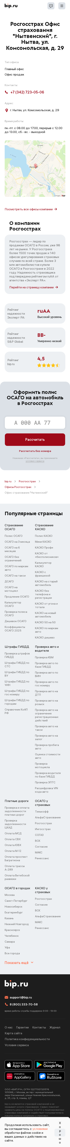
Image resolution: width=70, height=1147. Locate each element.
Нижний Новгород (17, 924)
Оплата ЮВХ (13, 845)
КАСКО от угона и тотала (46, 605)
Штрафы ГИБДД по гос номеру (17, 692)
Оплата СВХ (13, 839)
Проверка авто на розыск (46, 702)
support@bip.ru (21, 997)
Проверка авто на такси (46, 728)
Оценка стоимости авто (47, 756)
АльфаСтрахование (48, 817)
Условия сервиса (17, 1045)
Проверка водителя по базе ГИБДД (48, 774)
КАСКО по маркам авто (46, 629)
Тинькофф (42, 811)
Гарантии (22, 1027)
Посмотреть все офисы (29, 209)
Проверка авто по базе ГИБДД (46, 664)
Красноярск (12, 930)
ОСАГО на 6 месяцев (12, 549)
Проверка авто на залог (46, 737)
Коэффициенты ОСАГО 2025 (15, 628)
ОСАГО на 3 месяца (17, 541)
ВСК (37, 840)
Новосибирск (13, 906)
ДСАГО (9, 581)
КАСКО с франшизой (42, 573)
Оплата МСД (13, 833)
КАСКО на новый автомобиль (45, 614)
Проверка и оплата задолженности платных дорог (17, 811)
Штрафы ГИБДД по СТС (17, 664)
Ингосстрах (43, 829)
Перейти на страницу (31, 287)
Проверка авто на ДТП (46, 692)
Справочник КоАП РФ (16, 711)
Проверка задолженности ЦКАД (15, 824)
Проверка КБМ (44, 657)
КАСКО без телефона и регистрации (43, 594)
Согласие (41, 846)
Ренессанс (42, 858)
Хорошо (60, 1132)
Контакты (39, 1027)
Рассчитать (35, 439)
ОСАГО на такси (15, 575)
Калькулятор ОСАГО (13, 604)
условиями (40, 1129)
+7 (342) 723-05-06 (27, 92)
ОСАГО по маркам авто (16, 567)
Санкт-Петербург (16, 900)
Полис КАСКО (43, 536)
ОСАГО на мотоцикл (11, 588)
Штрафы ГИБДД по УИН (17, 683)
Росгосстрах (27, 481)
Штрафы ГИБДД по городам (17, 701)
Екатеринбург (14, 912)
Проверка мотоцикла (42, 765)
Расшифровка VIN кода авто (46, 789)
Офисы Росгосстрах (18, 487)
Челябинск (12, 935)
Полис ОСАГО (14, 536)
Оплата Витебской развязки (17, 877)
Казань (9, 918)
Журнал (54, 1027)
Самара (10, 941)
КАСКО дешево (45, 637)
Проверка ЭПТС (45, 782)
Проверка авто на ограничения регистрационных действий (46, 715)
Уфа (7, 947)
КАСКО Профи (44, 547)
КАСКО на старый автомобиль (46, 583)
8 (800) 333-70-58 (24, 1004)
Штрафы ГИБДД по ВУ (17, 673)
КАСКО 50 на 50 (45, 622)
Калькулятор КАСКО (43, 564)
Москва (10, 895)
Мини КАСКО (43, 541)
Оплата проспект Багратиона (16, 858)
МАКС (38, 852)
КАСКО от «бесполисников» (47, 555)
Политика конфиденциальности (27, 1039)
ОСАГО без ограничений (13, 558)
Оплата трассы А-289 (15, 867)
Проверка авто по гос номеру (46, 683)
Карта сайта (13, 1033)
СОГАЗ (39, 835)
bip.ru (8, 481)
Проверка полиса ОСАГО (16, 613)
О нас (9, 1027)
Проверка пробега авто (47, 746)
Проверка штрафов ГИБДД (17, 655)
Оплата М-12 (13, 851)
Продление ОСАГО (17, 596)
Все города (12, 953)
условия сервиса (35, 461)
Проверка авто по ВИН (46, 674)
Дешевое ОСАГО (15, 621)
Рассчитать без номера (35, 451)
